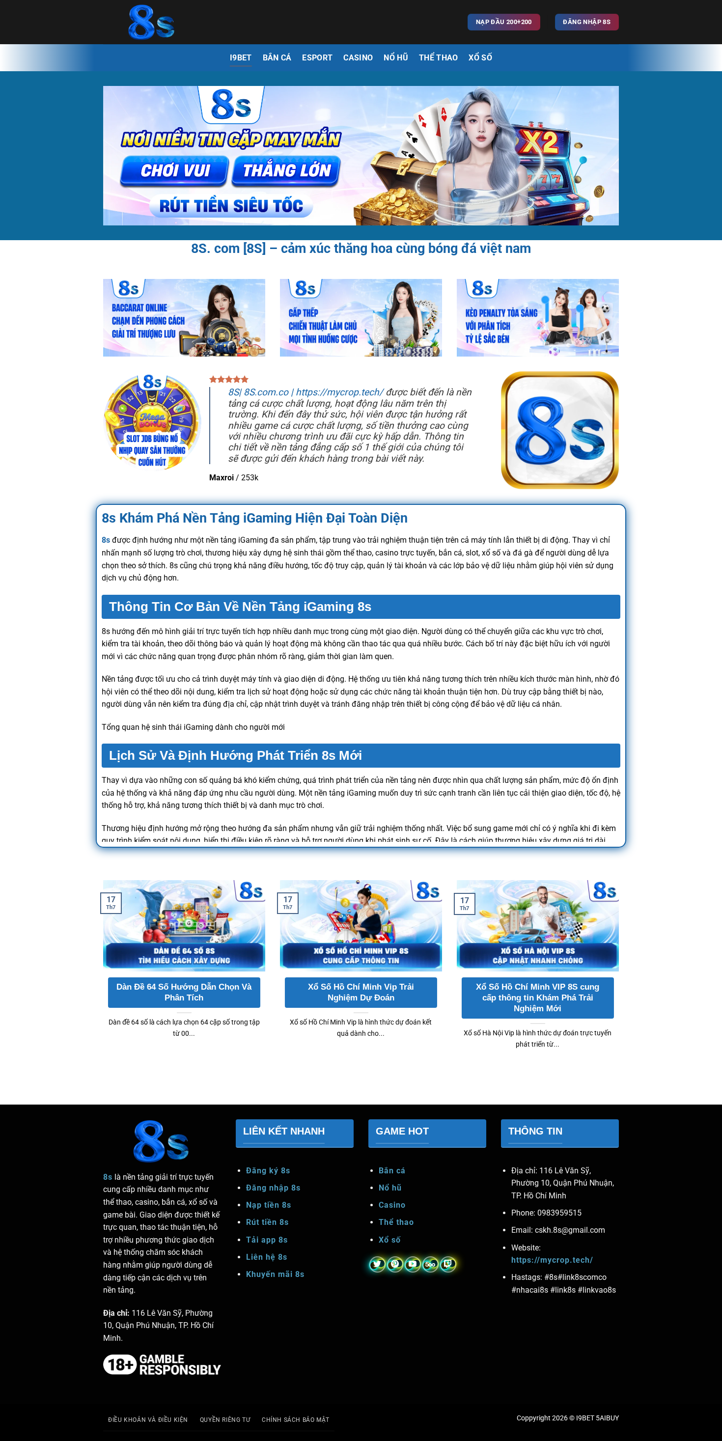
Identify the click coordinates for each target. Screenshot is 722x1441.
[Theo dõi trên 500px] (430, 1264)
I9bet (241, 57)
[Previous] (101, 976)
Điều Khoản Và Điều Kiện (148, 1419)
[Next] (620, 976)
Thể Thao (438, 57)
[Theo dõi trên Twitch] (448, 1264)
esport (317, 57)
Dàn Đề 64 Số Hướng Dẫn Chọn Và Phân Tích (183, 992)
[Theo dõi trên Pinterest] (395, 1264)
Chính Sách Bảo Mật (296, 1419)
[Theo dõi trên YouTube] (413, 1264)
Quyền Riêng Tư (225, 1419)
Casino (358, 57)
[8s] (152, 22)
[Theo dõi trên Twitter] (377, 1264)
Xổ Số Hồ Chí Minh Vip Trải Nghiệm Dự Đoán (361, 992)
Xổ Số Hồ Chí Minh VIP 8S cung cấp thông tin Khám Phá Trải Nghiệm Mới (537, 997)
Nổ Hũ (396, 57)
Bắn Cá (277, 57)
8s (106, 540)
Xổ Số (480, 57)
